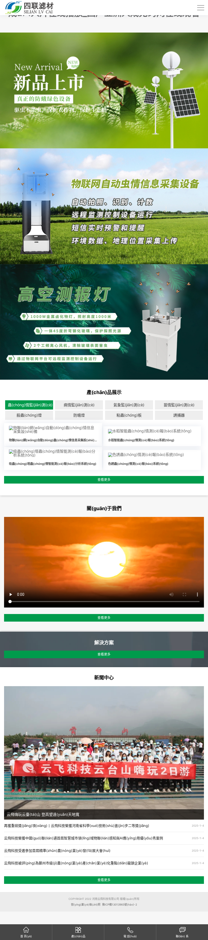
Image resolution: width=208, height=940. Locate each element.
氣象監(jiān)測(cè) (128, 404)
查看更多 (104, 480)
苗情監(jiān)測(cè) (179, 404)
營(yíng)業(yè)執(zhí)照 (85, 904)
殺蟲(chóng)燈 (29, 415)
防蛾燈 (79, 415)
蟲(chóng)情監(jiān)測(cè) (30, 404)
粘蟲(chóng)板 (129, 415)
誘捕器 (179, 415)
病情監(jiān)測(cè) (79, 404)
